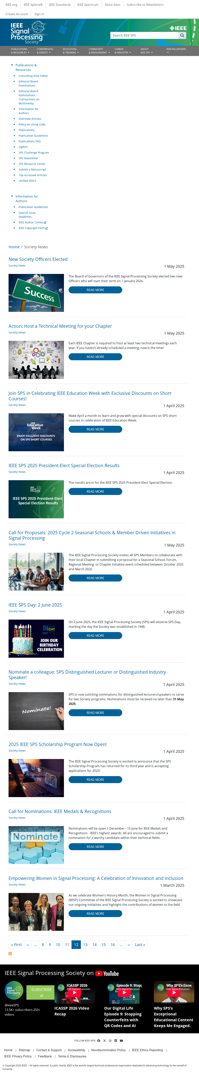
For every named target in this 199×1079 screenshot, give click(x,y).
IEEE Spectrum (88, 5)
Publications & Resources (26, 67)
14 (94, 944)
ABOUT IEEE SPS (146, 50)
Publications (27, 130)
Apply (182, 35)
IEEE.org (11, 5)
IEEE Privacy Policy (18, 1056)
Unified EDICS (27, 181)
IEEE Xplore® (33, 5)
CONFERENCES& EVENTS (45, 50)
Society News (17, 265)
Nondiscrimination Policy (108, 1050)
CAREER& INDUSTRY (122, 50)
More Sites (112, 5)
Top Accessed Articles (33, 175)
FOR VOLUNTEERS (176, 49)
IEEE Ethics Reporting (147, 1050)
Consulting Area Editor (33, 76)
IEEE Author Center (31, 222)
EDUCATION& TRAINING (70, 50)
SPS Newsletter (28, 158)
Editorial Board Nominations (28, 83)
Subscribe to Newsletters (145, 5)
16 (113, 944)
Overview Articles (30, 119)
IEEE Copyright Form (32, 228)
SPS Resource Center (32, 164)
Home (14, 246)
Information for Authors (28, 111)
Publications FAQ (30, 141)
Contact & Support (49, 1050)
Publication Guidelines (33, 135)
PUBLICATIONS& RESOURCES (19, 50)
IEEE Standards (60, 5)
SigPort (23, 147)
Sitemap (24, 1050)
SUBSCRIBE (41, 989)
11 (67, 944)
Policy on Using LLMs (32, 124)
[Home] (29, 24)
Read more (95, 290)
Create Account (16, 14)
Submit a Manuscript (32, 169)
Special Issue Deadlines (27, 215)
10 (58, 944)
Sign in (39, 14)
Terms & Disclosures (72, 1056)
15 (103, 944)
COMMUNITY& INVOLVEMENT (98, 50)
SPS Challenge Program (34, 152)
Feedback (45, 1056)
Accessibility (76, 1050)
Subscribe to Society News (10, 953)
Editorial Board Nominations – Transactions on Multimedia (29, 97)
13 (85, 944)
